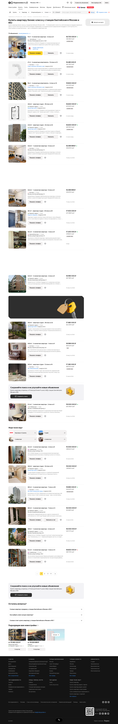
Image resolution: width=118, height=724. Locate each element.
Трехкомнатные (95, 664)
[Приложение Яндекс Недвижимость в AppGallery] (105, 713)
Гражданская (11, 668)
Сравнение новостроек (35, 689)
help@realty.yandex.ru (40, 712)
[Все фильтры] (10, 12)
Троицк (71, 671)
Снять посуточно (53, 684)
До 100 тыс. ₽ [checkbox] (48, 309)
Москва (30, 40)
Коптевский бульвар (37, 150)
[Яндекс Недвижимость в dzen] (106, 702)
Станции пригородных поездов (37, 687)
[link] (107, 2)
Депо (9, 664)
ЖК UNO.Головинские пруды (35, 491)
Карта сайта (83, 702)
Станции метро (33, 684)
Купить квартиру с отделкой (77, 694)
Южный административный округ (38, 664)
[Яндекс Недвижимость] (18, 3)
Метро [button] (92, 12)
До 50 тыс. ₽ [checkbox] (26, 309)
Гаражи (10, 689)
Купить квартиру (74, 682)
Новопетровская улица (38, 347)
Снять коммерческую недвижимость (79, 691)
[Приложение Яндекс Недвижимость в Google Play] (103, 713)
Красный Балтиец (13, 673)
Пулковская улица (37, 533)
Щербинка (72, 661)
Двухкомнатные (95, 666)
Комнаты (10, 691)
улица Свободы (36, 451)
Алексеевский (32, 666)
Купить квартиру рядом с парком (78, 684)
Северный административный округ (38, 661)
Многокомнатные (95, 671)
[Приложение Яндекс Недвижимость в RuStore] (108, 713)
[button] (71, 2)
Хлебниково (11, 671)
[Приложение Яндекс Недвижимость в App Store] (100, 713)
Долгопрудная (12, 666)
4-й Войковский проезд (38, 408)
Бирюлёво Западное (34, 671)
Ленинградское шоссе (38, 40)
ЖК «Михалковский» (33, 368)
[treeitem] (12, 7)
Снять (50, 682)
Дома (9, 684)
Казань (51, 671)
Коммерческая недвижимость (16, 687)
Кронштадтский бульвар (38, 280)
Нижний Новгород (54, 673)
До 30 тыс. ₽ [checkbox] (15, 309)
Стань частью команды (33, 702)
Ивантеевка (73, 673)
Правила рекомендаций (65, 702)
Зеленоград (73, 666)
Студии (93, 661)
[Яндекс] (107, 721)
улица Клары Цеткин (37, 236)
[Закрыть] (109, 12)
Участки (10, 682)
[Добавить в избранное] (61, 53)
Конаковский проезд (37, 512)
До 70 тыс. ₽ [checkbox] (36, 309)
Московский (73, 668)
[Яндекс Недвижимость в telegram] (109, 702)
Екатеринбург (53, 668)
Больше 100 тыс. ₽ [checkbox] (17, 314)
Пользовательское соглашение (49, 702)
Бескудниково (12, 661)
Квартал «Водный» (32, 215)
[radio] (44, 573)
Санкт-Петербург (54, 664)
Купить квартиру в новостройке (78, 689)
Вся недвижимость (13, 702)
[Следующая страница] (55, 573)
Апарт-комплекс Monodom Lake (36, 66)
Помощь (75, 702)
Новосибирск (52, 666)
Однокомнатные (95, 668)
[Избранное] (67, 2)
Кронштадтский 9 (32, 108)
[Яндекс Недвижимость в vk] (103, 702)
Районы (31, 682)
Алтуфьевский (33, 668)
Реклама (22, 702)
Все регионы (32, 691)
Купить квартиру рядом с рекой (78, 687)
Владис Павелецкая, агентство (38, 48)
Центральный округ (34, 673)
